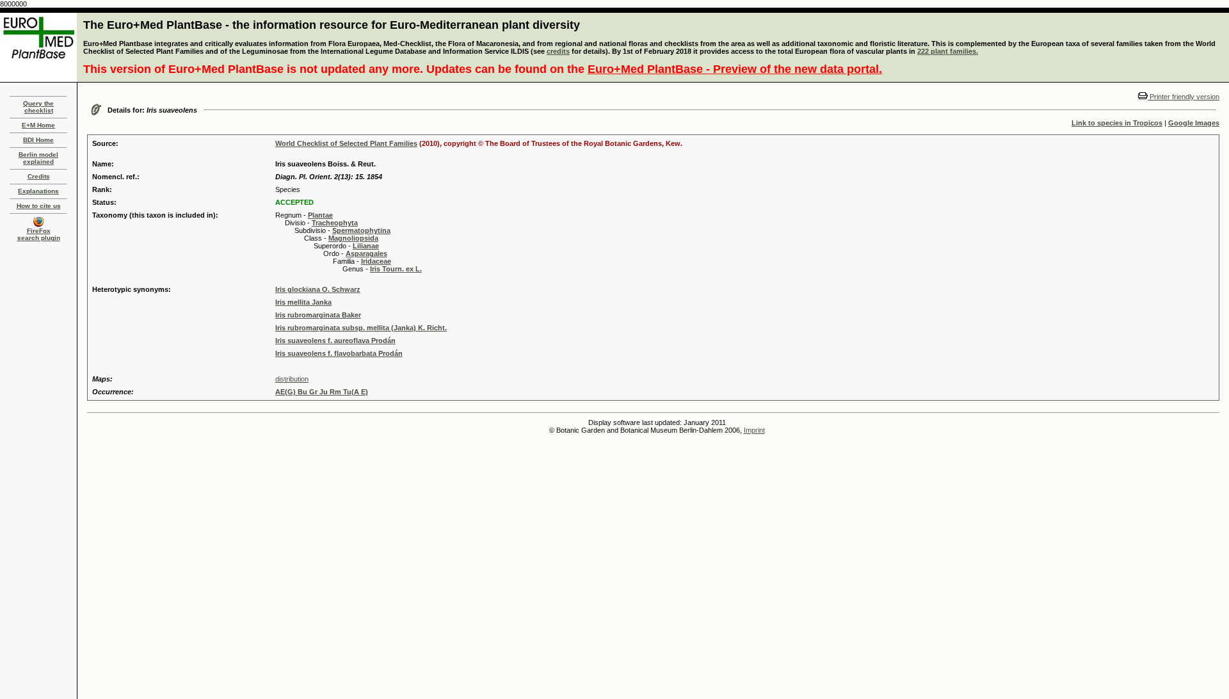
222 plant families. (947, 51)
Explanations (38, 191)
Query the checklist (38, 107)
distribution (292, 379)
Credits (39, 176)
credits (558, 51)
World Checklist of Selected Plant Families (346, 143)
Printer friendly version (1183, 96)
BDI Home (38, 139)
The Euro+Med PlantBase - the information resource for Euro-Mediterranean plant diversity (331, 25)
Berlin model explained (38, 158)
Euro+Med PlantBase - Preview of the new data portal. (735, 69)
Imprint (754, 430)
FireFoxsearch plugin (38, 234)
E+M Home (38, 125)
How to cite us (39, 205)
